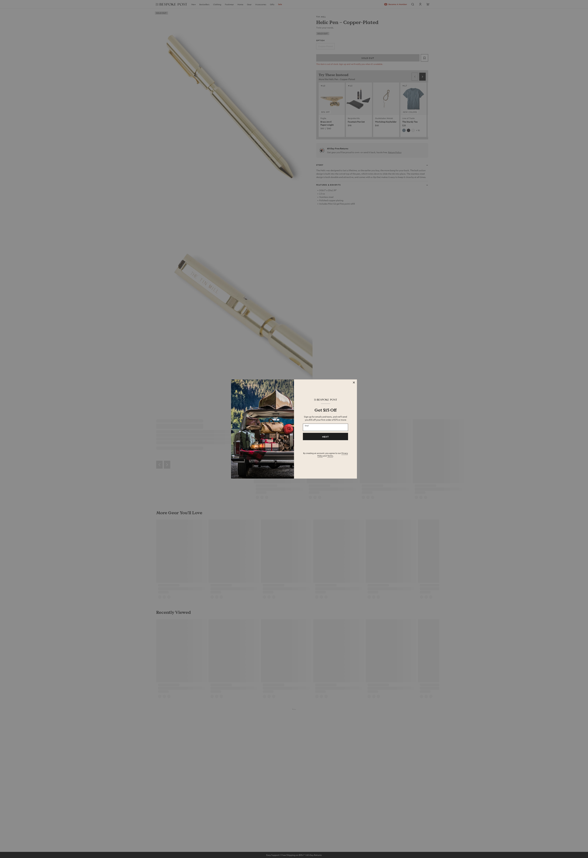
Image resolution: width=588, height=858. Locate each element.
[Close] (354, 382)
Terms (330, 455)
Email (307, 426)
